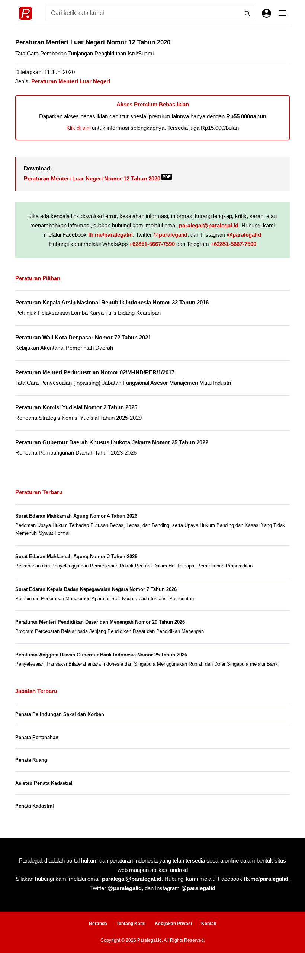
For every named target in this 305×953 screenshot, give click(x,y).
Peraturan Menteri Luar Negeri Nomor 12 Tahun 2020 (97, 178)
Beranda (98, 923)
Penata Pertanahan (36, 737)
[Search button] (247, 13)
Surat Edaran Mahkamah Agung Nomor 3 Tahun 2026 (76, 556)
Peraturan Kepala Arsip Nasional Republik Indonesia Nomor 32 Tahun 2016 (112, 303)
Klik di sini (78, 128)
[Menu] (282, 13)
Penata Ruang (31, 760)
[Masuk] (266, 13)
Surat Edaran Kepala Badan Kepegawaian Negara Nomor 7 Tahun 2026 (96, 589)
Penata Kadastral (34, 806)
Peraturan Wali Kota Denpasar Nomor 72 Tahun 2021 (83, 337)
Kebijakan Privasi (173, 923)
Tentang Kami (130, 923)
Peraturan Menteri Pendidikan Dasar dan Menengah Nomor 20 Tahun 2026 (100, 622)
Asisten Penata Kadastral (44, 783)
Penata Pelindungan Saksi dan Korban (59, 714)
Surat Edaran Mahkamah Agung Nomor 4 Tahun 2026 (76, 516)
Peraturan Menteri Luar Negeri (70, 81)
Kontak (208, 923)
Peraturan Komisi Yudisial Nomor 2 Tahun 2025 (76, 407)
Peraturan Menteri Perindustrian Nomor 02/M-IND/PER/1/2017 (94, 372)
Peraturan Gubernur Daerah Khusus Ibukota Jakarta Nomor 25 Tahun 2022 (111, 442)
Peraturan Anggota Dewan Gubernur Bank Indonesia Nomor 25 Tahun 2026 (101, 655)
